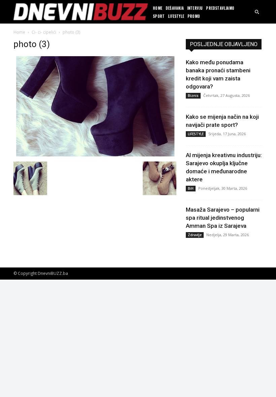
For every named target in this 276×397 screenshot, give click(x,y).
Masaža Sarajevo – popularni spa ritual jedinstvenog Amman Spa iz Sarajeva (223, 217)
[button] (257, 11)
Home (19, 32)
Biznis (193, 95)
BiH (191, 188)
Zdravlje (195, 234)
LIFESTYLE (196, 134)
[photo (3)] (94, 154)
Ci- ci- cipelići (44, 32)
